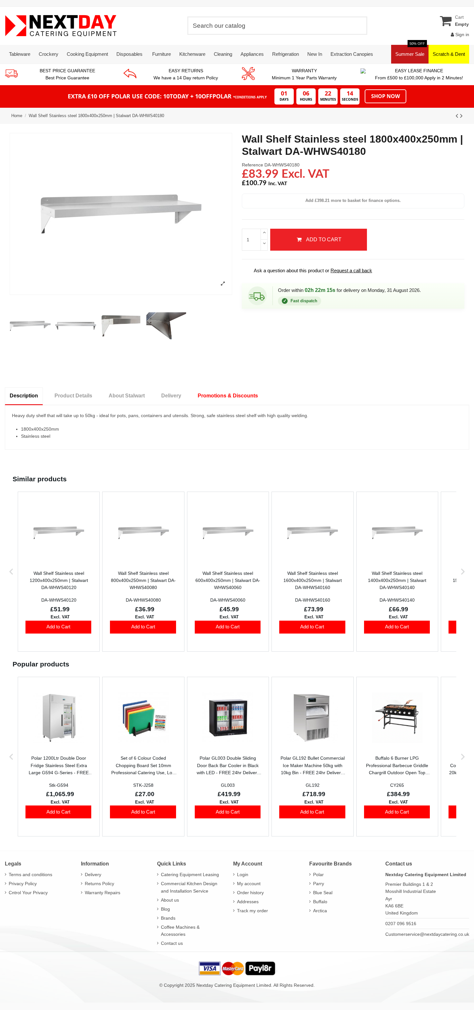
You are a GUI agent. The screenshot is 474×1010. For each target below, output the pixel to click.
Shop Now (385, 96)
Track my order (252, 910)
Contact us (172, 943)
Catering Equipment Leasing (190, 874)
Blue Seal (322, 892)
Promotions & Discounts (228, 395)
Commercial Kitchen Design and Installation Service (189, 887)
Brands (168, 918)
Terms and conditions (30, 874)
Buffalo (320, 901)
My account (249, 883)
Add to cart (323, 239)
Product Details (73, 395)
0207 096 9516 (400, 923)
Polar (318, 874)
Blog (165, 909)
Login (242, 874)
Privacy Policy (23, 883)
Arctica (320, 910)
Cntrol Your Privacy (28, 892)
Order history (250, 892)
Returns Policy (99, 883)
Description (24, 395)
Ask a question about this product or (308, 270)
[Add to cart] (58, 627)
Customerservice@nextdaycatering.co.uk (427, 934)
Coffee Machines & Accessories (180, 931)
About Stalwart (127, 395)
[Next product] (461, 115)
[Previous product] (458, 115)
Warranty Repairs (102, 892)
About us (170, 900)
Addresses (248, 901)
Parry (318, 883)
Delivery (171, 395)
